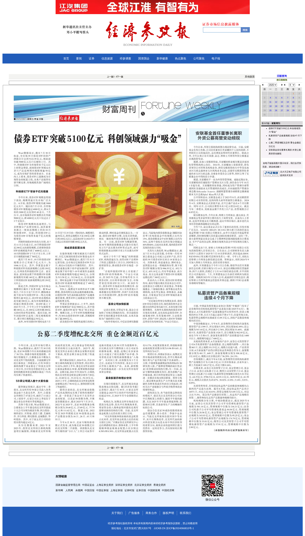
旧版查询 (282, 76)
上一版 (110, 76)
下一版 (119, 76)
